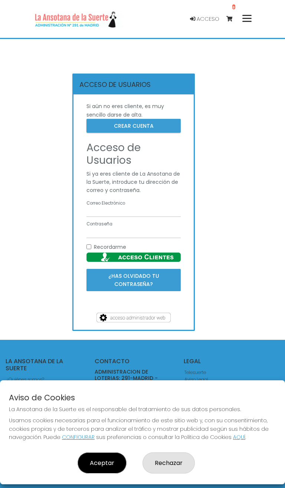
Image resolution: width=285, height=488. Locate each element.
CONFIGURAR (78, 437)
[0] (232, 19)
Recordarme (110, 247)
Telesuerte (195, 372)
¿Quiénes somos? (25, 379)
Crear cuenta (134, 126)
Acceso (207, 19)
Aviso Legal (196, 379)
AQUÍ (239, 437)
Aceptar (102, 463)
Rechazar (169, 463)
